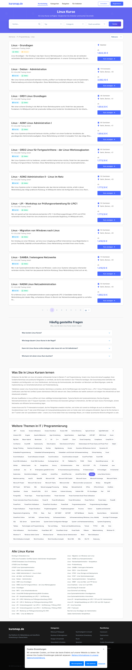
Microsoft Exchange (96, 478)
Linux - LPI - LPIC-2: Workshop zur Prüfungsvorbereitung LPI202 (32, 602)
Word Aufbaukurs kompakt (21, 539)
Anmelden (103, 3)
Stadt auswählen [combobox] (94, 24)
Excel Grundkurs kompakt (70, 457)
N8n (35, 487)
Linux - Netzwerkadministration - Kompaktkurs (82, 561)
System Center (35, 521)
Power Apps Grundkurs (43, 495)
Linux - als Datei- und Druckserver (23, 576)
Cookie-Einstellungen (107, 642)
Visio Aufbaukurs (18, 530)
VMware (86, 530)
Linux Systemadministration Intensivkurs (80, 596)
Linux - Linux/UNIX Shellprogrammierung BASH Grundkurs (30, 593)
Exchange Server (53, 461)
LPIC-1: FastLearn (73, 608)
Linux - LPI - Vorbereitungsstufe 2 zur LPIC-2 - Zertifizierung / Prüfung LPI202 (36, 608)
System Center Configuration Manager (56, 521)
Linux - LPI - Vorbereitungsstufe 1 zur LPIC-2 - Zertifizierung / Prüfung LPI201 (36, 605)
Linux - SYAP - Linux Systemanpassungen (80, 576)
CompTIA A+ (109, 439)
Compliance (98, 439)
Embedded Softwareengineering (45, 452)
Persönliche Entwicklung (84, 635)
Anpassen (101, 663)
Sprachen (79, 642)
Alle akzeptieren (76, 663)
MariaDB (39, 478)
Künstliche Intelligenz (31, 474)
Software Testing (44, 517)
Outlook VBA (79, 491)
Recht (78, 639)
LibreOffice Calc (66, 474)
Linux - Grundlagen (22, 45)
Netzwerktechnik (77, 487)
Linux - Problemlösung (74, 564)
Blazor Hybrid (26, 439)
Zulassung (96, 539)
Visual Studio (76, 530)
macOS (30, 478)
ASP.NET (92, 435)
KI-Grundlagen (101, 470)
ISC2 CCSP (86, 465)
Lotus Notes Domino (104, 474)
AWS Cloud (102, 435)
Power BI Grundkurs (75, 500)
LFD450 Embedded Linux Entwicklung (24, 561)
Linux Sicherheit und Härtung (76, 590)
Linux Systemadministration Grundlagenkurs (81, 593)
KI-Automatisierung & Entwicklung (68, 470)
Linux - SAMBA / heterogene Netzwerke (33, 257)
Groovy (54, 465)
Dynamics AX (104, 448)
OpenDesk (16, 491)
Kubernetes (16, 474)
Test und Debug (53, 526)
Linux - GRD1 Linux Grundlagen (29, 96)
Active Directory (76, 431)
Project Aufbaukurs (19, 509)
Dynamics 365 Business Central (86, 448)
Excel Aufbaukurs (18, 457)
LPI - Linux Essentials (74, 605)
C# (51, 439)
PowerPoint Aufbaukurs (31, 504)
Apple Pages (82, 435)
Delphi (114, 444)
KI (30, 470)
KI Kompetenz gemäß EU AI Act (44, 470)
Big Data (15, 439)
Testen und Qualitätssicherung (70, 526)
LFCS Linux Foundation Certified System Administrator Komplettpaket (34, 559)
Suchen (115, 24)
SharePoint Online (19, 517)
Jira (25, 470)
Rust (49, 513)
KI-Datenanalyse (88, 470)
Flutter (90, 461)
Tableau (15, 526)
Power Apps (28, 495)
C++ (57, 439)
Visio (109, 526)
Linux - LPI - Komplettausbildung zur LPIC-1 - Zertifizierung (30, 596)
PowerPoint (17, 504)
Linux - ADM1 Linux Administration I (31, 123)
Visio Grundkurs (33, 530)
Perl (102, 491)
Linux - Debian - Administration (29, 69)
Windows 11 (17, 534)
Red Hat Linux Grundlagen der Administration (81, 611)
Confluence (16, 444)
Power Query (102, 500)
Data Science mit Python (67, 444)
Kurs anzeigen (108, 59)
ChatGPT (65, 439)
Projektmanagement (50, 509)
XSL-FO (87, 539)
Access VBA (64, 431)
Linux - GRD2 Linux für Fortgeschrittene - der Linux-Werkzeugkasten (50, 149)
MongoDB (107, 483)
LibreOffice (54, 474)
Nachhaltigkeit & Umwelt (84, 632)
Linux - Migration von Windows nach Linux (35, 230)
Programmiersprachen (79, 504)
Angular (27, 435)
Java (113, 465)
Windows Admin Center (32, 534)
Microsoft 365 (50, 478)
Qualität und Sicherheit (103, 509)
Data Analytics (51, 444)
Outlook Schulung (66, 491)
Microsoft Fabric (112, 478)
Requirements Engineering (21, 513)
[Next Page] (76, 310)
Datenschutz (104, 635)
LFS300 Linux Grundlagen (20, 564)
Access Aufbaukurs (35, 431)
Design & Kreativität (57, 639)
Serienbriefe (114, 513)
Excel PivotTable (87, 457)
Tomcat (86, 526)
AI (113, 431)
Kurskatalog (42, 4)
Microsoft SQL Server (34, 483)
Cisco (74, 439)
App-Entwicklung (55, 435)
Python (90, 509)
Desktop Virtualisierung (34, 448)
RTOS (35, 513)
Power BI (45, 500)
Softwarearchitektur (59, 517)
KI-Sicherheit (114, 470)
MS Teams (27, 487)
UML (102, 526)
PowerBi (112, 500)
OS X (46, 491)
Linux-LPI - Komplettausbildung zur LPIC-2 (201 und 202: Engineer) (88, 602)
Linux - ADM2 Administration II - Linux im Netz (37, 176)
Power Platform (89, 500)
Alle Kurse (12, 37)
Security (90, 513)
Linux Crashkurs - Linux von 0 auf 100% (79, 585)
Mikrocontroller (64, 483)
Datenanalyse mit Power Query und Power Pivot (93, 444)
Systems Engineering (104, 521)
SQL (14, 521)
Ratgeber (65, 4)
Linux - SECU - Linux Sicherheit (77, 570)
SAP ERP (68, 513)
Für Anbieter (77, 4)
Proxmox (81, 509)
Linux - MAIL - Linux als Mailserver (23, 614)
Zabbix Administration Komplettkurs (78, 614)
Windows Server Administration (67, 534)
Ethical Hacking (97, 452)
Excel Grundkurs (53, 457)
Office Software (99, 487)
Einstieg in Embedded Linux (20, 556)
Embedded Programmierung (22, 452)
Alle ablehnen (91, 663)
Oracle (26, 491)
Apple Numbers (69, 435)
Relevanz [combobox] (114, 37)
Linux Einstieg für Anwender (76, 587)
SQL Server (23, 521)
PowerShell (64, 504)
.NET (14, 431)
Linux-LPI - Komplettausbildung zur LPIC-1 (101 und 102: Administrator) (89, 599)
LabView (44, 474)
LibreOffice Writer (80, 474)
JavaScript (16, 470)
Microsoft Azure (81, 478)
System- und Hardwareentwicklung (83, 521)
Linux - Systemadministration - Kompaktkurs (81, 579)
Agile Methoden (103, 431)
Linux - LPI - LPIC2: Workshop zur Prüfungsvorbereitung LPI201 (32, 599)
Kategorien (55, 4)
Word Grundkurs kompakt (56, 539)
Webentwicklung (98, 530)
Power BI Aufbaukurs (58, 500)
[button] (83, 24)
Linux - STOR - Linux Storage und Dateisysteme (82, 573)
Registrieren (117, 3)
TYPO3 (95, 526)
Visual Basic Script (62, 530)
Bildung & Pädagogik (57, 632)
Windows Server (48, 534)
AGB (101, 639)
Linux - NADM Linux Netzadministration (33, 284)
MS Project (16, 487)
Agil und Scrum (90, 431)
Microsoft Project (18, 483)
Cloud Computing (85, 439)
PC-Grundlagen (92, 491)
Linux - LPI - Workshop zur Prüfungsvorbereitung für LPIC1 (44, 203)
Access (22, 431)
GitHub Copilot (26, 465)
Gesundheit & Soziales (58, 642)
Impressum (103, 632)
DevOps (48, 448)
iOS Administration (66, 465)
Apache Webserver (40, 435)
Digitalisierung (59, 448)
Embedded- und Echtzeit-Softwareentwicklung (73, 452)
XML (79, 539)
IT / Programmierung (23, 37)
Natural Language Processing (50, 487)
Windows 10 (110, 530)
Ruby (42, 513)
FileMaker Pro (72, 461)
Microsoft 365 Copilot (65, 478)
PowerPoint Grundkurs (50, 504)
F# (63, 461)
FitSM (82, 461)
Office (88, 487)
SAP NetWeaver (79, 513)
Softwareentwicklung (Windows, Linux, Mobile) (84, 517)
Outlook (54, 491)
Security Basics (102, 513)
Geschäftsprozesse (102, 461)
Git (113, 461)
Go (35, 465)
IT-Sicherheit (104, 465)
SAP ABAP (58, 513)
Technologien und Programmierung (33, 526)
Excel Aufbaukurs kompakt (36, 457)
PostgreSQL (17, 495)
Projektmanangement (67, 509)
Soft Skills (31, 517)
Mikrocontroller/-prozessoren (82, 483)
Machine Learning (18, 478)
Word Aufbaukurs (93, 534)
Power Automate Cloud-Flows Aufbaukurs (82, 495)
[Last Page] (80, 310)
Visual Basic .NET (47, 530)
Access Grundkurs (50, 431)
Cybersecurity (38, 444)
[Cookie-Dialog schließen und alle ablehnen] (103, 649)
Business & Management (59, 635)
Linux (33, 37)
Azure (111, 435)
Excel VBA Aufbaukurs (20, 461)
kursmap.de (16, 3)
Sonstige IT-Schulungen (110, 517)
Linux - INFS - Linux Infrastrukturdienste (24, 590)
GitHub (15, 465)
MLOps (98, 483)
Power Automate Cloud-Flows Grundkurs (26, 500)
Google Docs (44, 465)
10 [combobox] (86, 310)
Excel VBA (99, 457)
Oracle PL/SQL (36, 491)
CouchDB (27, 444)
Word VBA (71, 539)
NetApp (65, 487)
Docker (70, 448)
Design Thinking (18, 448)
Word (82, 534)
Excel (107, 452)
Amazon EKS (17, 435)
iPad (77, 465)
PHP (108, 491)
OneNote (110, 487)
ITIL (95, 465)
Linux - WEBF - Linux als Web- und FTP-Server (82, 582)
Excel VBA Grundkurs (37, 461)
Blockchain (38, 439)
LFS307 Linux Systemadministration (23, 567)
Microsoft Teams (50, 483)
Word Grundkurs (39, 539)
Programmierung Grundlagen (99, 504)
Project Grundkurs (34, 509)
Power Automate (60, 495)
